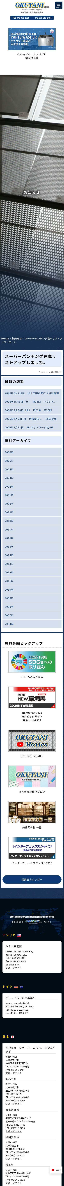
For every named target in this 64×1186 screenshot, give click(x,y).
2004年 (9, 624)
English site (13, 964)
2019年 (9, 512)
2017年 (9, 529)
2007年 (9, 615)
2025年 (9, 461)
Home (5, 338)
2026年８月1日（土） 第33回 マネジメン (31, 401)
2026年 (9, 452)
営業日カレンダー (32, 879)
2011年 (9, 581)
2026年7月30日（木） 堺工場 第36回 (28, 410)
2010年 (9, 589)
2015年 (9, 546)
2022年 (9, 486)
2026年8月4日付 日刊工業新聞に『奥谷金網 (32, 393)
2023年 (9, 478)
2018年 (9, 521)
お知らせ (17, 338)
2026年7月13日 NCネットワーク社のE (29, 427)
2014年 (9, 555)
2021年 (9, 495)
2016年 (9, 538)
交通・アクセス (14, 967)
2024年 (9, 469)
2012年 (9, 572)
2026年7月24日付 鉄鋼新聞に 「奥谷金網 (31, 419)
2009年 (9, 598)
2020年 (9, 504)
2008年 (9, 607)
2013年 (9, 564)
